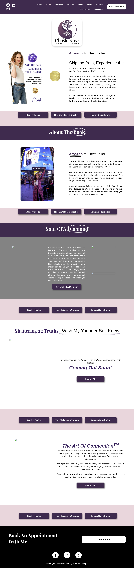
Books (48, 4)
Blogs (80, 4)
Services (70, 4)
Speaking (59, 4)
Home (39, 4)
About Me (99, 4)
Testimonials (85, 9)
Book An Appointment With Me (32, 538)
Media (89, 4)
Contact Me (98, 9)
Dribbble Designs (80, 564)
